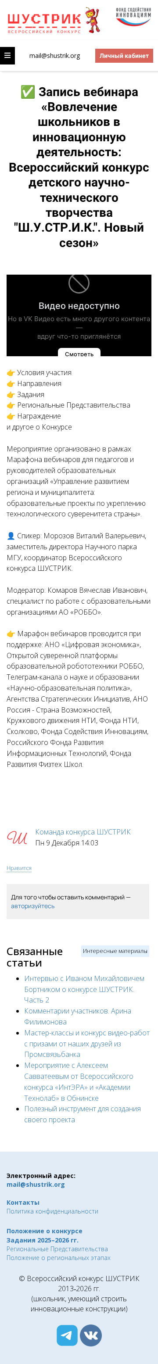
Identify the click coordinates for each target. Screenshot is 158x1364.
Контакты (23, 1202)
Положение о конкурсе (45, 1231)
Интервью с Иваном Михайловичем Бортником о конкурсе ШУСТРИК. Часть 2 (84, 989)
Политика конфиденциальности (52, 1211)
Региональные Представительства (57, 1249)
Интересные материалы (115, 951)
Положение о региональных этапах (59, 1257)
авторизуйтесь (32, 906)
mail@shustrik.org (54, 55)
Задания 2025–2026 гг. (43, 1240)
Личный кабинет (124, 55)
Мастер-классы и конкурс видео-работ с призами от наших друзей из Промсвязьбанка (87, 1044)
